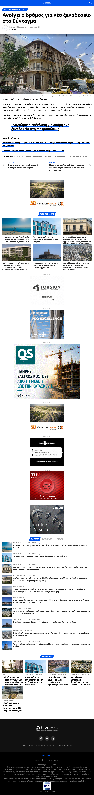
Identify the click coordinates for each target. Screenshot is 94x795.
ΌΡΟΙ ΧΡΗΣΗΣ (27, 745)
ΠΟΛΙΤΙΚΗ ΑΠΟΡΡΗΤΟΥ (45, 745)
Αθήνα (20, 157)
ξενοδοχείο (65, 110)
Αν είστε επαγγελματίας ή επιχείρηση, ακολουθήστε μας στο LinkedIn (33, 151)
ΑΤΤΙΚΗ (28, 157)
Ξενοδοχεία (38, 157)
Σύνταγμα (49, 157)
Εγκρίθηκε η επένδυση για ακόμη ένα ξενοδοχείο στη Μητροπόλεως (40, 127)
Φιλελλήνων (82, 157)
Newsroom (16, 29)
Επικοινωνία (47, 755)
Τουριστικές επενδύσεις (65, 157)
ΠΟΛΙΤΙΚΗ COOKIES (64, 745)
